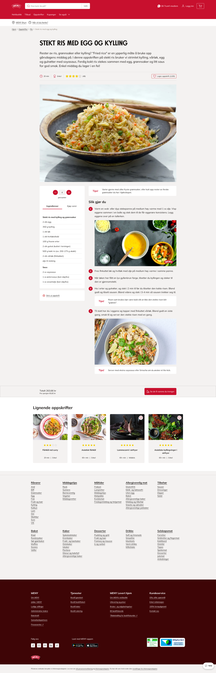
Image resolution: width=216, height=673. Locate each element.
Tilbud (27, 14)
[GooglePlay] (78, 645)
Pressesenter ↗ (37, 624)
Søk (86, 6)
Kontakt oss (154, 611)
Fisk (33, 499)
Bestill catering (76, 611)
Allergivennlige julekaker (137, 508)
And (33, 487)
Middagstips (70, 482)
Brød (33, 535)
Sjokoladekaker (70, 535)
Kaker (66, 530)
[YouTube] (45, 645)
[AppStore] (92, 645)
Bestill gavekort (76, 597)
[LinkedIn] (51, 645)
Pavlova (66, 550)
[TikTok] (57, 645)
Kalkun (34, 508)
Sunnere (66, 490)
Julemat (160, 556)
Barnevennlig (69, 493)
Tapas (160, 547)
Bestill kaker (75, 606)
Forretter (161, 535)
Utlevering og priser (118, 602)
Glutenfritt (130, 487)
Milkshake (130, 547)
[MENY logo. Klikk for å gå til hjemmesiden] (16, 6)
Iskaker (66, 547)
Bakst (128, 496)
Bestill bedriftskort (77, 602)
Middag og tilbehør (135, 502)
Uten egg (130, 493)
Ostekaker (67, 544)
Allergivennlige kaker (135, 499)
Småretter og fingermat (168, 538)
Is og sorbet (99, 544)
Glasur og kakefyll (71, 553)
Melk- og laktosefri (134, 490)
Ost (32, 514)
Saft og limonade (134, 535)
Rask (65, 487)
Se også (62, 14)
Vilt (32, 523)
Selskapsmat (165, 530)
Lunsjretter (99, 490)
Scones (34, 547)
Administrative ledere (39, 611)
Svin (33, 520)
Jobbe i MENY (36, 602)
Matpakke (99, 496)
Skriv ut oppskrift (53, 295)
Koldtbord (162, 541)
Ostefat (160, 544)
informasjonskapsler (102, 669)
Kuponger (51, 14)
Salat (159, 496)
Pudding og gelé (101, 535)
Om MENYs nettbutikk (119, 597)
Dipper (160, 493)
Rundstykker (37, 538)
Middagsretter (69, 499)
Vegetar (66, 496)
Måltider (99, 482)
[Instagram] (39, 645)
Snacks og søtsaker (135, 505)
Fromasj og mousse (103, 541)
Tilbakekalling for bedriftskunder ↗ (124, 615)
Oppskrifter (39, 14)
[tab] (52, 206)
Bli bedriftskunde (117, 611)
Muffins (34, 544)
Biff (32, 490)
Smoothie (130, 538)
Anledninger (163, 559)
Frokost (97, 487)
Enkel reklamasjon (157, 602)
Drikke (129, 530)
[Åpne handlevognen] (200, 6)
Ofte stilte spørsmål (157, 597)
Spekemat (162, 550)
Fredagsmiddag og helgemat (108, 502)
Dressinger (162, 490)
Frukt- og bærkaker (71, 541)
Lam (33, 511)
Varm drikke (131, 544)
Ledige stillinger (37, 606)
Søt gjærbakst (37, 541)
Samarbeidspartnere (39, 620)
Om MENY (35, 597)
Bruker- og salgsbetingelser (121, 606)
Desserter (100, 530)
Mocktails (130, 541)
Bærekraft (35, 615)
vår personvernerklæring (84, 669)
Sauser (160, 487)
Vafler (33, 550)
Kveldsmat (99, 499)
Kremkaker (68, 538)
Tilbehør (162, 482)
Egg (33, 496)
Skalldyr (35, 517)
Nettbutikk (17, 14)
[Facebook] (33, 645)
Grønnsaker (36, 493)
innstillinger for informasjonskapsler (145, 669)
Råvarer (35, 482)
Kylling (34, 505)
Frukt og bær (37, 502)
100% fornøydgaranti (158, 606)
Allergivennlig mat (136, 482)
